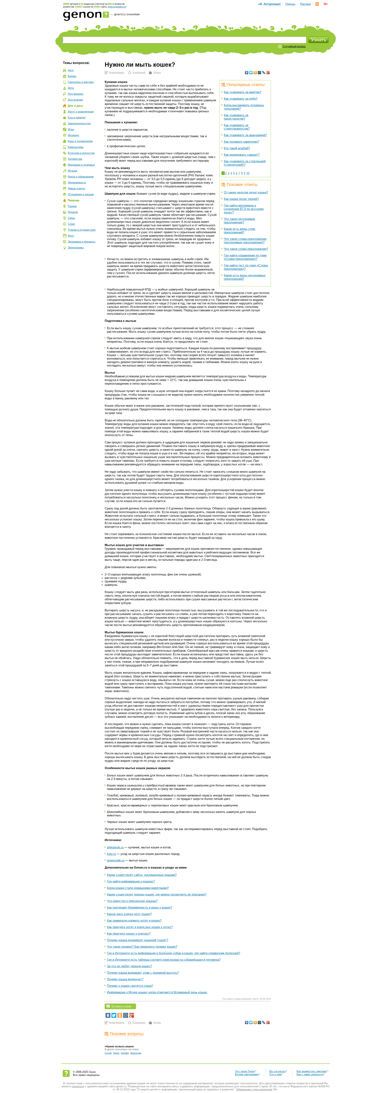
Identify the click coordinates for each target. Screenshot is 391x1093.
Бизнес (72, 76)
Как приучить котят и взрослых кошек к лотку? (140, 927)
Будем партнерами (246, 1074)
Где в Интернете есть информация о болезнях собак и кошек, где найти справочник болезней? (173, 953)
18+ (325, 4)
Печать (157, 72)
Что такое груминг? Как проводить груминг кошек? (142, 946)
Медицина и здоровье (81, 164)
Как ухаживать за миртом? (242, 92)
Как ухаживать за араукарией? (245, 135)
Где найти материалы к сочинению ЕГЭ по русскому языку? (244, 209)
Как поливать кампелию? (241, 141)
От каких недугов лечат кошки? (246, 192)
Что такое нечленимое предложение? (239, 220)
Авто (71, 70)
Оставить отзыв (121, 1006)
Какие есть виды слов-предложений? (240, 230)
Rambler (125, 1053)
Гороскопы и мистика (81, 82)
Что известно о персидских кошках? (132, 901)
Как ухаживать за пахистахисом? (236, 116)
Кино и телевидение (80, 141)
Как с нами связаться (310, 1074)
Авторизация (272, 4)
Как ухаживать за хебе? (240, 98)
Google (108, 1053)
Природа (73, 200)
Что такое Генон (245, 1071)
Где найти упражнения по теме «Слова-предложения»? (245, 257)
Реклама (305, 4)
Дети (71, 87)
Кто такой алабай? (237, 148)
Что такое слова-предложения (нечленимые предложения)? (245, 240)
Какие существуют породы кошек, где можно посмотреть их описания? (156, 894)
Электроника (75, 247)
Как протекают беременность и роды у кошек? (139, 907)
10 (247, 173)
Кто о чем (275, 1074)
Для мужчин (75, 99)
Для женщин (75, 93)
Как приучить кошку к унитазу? (128, 933)
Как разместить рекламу (312, 1071)
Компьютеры (75, 147)
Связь (71, 218)
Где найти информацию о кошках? (131, 881)
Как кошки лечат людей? (241, 199)
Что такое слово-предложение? (246, 249)
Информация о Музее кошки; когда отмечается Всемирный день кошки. (157, 992)
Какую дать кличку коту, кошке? (129, 914)
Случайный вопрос (294, 46)
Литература (75, 158)
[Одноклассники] (255, 72)
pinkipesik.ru (115, 847)
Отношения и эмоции (81, 194)
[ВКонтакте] (247, 72)
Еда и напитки (76, 117)
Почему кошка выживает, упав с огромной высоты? (143, 972)
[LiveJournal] (264, 72)
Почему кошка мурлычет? (125, 979)
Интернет (73, 135)
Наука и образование (81, 176)
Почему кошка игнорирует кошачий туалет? (137, 940)
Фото (71, 235)
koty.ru (111, 854)
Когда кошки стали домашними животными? (138, 888)
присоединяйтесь (117, 7)
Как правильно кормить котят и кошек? (134, 920)
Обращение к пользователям (254, 1089)
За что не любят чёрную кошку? (129, 966)
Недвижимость (77, 182)
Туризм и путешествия (82, 229)
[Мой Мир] (259, 72)
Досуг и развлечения (81, 111)
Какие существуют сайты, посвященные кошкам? (142, 875)
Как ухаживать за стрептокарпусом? (237, 126)
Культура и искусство (81, 153)
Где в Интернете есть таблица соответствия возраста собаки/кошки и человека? (164, 959)
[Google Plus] (268, 72)
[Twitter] (251, 72)
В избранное (139, 72)
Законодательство (79, 123)
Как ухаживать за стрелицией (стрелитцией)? (245, 162)
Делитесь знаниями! (127, 14)
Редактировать (116, 72)
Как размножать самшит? (241, 154)
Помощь (290, 4)
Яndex (116, 1053)
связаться (78, 1086)
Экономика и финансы (81, 241)
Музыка (72, 170)
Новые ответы (76, 188)
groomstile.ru (116, 860)
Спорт (71, 223)
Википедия (135, 1053)
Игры (71, 129)
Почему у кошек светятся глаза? (130, 985)
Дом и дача (75, 105)
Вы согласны (277, 1071)
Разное (72, 206)
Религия (73, 212)
